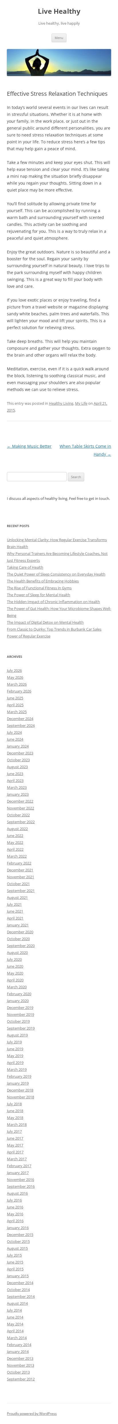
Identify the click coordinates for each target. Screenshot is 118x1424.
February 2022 (19, 863)
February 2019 (19, 1076)
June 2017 (15, 1138)
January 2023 (18, 794)
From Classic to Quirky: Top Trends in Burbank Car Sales (54, 629)
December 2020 (20, 931)
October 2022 (18, 814)
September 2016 (21, 1186)
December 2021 (20, 870)
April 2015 (15, 1269)
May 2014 (15, 1324)
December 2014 (20, 1282)
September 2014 (21, 1296)
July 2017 (14, 1131)
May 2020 (15, 973)
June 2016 (15, 1207)
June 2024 (15, 739)
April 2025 (15, 704)
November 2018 (20, 1097)
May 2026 (15, 677)
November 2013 (20, 1365)
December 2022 (20, 801)
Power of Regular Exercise (28, 636)
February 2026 (19, 691)
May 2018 (15, 1117)
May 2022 (15, 842)
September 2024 (21, 725)
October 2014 (18, 1289)
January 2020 (18, 1000)
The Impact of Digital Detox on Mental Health (45, 622)
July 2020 (14, 959)
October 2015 (18, 1241)
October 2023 (18, 759)
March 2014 (17, 1337)
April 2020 (15, 980)
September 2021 (21, 890)
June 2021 (15, 911)
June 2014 (15, 1317)
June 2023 (15, 773)
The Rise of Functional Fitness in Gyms (39, 587)
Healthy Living (61, 403)
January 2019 (18, 1083)
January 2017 (18, 1172)
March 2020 (17, 986)
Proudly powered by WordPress (32, 1413)
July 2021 (14, 904)
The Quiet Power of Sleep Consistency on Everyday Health (56, 574)
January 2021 (18, 925)
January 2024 (18, 746)
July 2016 (14, 1200)
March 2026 (17, 684)
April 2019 (15, 1062)
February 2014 (19, 1344)
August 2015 (17, 1248)
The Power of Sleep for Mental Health (38, 594)
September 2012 (21, 1379)
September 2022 (21, 821)
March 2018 (17, 1124)
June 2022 (15, 835)
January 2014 (18, 1351)
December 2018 (20, 1090)
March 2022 (17, 856)
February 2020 (19, 993)
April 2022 (15, 849)
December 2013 (20, 1358)
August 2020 (17, 952)
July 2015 (14, 1255)
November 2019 (20, 1014)
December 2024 (20, 718)
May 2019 (15, 1055)
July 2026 (14, 670)
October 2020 (18, 938)
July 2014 (14, 1310)
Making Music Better (29, 446)
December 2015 (20, 1234)
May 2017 (15, 1145)
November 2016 (20, 1179)
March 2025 (17, 711)
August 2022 (17, 828)
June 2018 (15, 1110)
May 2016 (15, 1213)
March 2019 (17, 1069)
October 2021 (18, 883)
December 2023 (20, 753)
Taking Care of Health (25, 567)
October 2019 (18, 1021)
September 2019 (21, 1028)
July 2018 (14, 1103)
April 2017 (15, 1152)
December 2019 (20, 1007)
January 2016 (18, 1227)
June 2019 (15, 1048)
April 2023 (15, 780)
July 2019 (14, 1041)
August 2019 (17, 1035)
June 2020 (15, 966)
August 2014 (17, 1303)
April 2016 (15, 1220)
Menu (59, 38)
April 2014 (15, 1330)
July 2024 (14, 732)
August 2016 (17, 1193)
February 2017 (19, 1165)
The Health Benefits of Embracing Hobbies (43, 581)
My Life (81, 403)
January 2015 (18, 1275)
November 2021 (20, 876)
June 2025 (15, 698)
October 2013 (18, 1372)
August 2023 (17, 766)
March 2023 (17, 787)
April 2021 (15, 918)
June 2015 (15, 1262)
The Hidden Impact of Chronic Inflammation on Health (53, 601)
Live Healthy (59, 11)
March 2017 (17, 1158)
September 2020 (21, 945)
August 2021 (17, 897)
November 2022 (20, 808)
